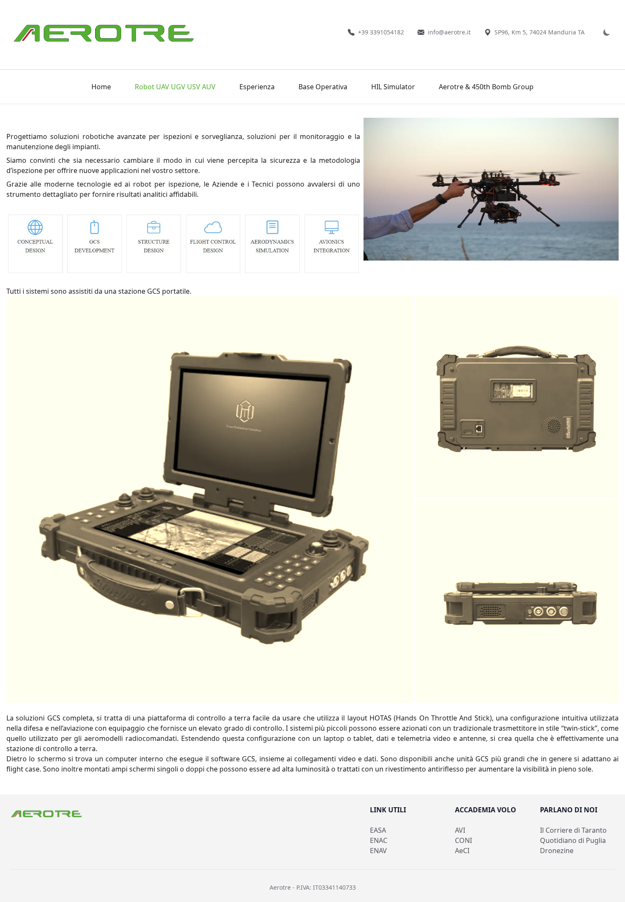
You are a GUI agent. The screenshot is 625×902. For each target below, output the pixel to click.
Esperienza (257, 86)
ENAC (378, 840)
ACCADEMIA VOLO (485, 809)
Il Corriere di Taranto (573, 830)
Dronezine (557, 850)
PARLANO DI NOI (568, 809)
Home (101, 86)
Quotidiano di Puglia (573, 840)
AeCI (462, 850)
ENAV (378, 850)
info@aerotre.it (449, 32)
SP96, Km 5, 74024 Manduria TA (539, 32)
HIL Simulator (393, 86)
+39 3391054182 (381, 32)
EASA (378, 830)
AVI (460, 830)
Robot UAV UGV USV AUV (175, 86)
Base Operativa (322, 86)
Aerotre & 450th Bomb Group (486, 86)
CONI (463, 840)
